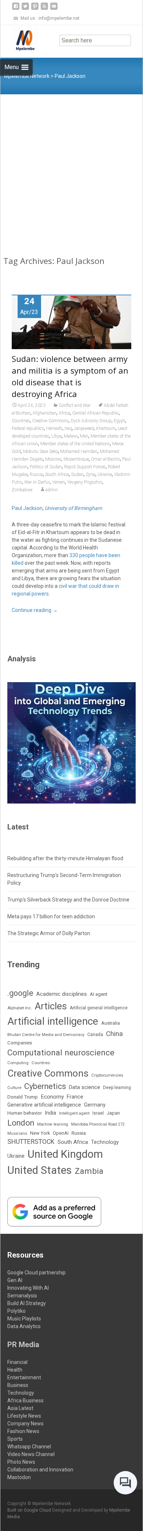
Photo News (21, 1462)
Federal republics (28, 428)
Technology (105, 1142)
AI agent (98, 994)
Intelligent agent (74, 1113)
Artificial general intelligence (99, 1007)
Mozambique (76, 459)
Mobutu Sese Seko (40, 451)
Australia (110, 1023)
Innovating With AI (28, 1288)
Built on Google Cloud (29, 1510)
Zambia (89, 1171)
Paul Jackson (27, 508)
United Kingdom (65, 1154)
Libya (56, 436)
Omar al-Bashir (105, 459)
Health (14, 1370)
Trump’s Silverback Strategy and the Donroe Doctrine (68, 900)
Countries (21, 420)
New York (40, 1133)
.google (20, 993)
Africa (64, 413)
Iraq (68, 428)
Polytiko (16, 1311)
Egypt (119, 420)
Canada (95, 1034)
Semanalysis (22, 1295)
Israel (98, 1113)
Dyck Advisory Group (91, 420)
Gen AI (14, 1280)
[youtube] (54, 8)
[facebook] (15, 8)
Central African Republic (95, 413)
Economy (52, 1096)
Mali (84, 436)
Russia (36, 474)
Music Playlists (24, 1319)
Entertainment (24, 1377)
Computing (18, 1063)
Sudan (77, 474)
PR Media (23, 1344)
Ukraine (105, 474)
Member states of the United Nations (75, 443)
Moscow (53, 459)
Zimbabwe (22, 489)
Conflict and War (75, 405)
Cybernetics (45, 1086)
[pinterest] (34, 8)
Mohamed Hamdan (79, 451)
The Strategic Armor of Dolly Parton (48, 933)
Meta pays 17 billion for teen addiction (51, 916)
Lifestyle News (24, 1416)
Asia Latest (20, 1408)
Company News (25, 1423)
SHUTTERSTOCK (31, 1141)
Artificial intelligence (52, 1021)
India (50, 1112)
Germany (95, 1105)
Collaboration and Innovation (40, 1470)
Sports (15, 1439)
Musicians (17, 1133)
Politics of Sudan (46, 466)
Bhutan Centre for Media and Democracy (45, 1034)
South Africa (57, 474)
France (75, 1096)
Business (17, 1385)
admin (51, 489)
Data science (84, 1087)
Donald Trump (22, 1097)
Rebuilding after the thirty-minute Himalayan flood (65, 858)
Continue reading (35, 610)
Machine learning (52, 1124)
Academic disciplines (61, 994)
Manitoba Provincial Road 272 (98, 1124)
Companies (19, 1043)
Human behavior (24, 1113)
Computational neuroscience (60, 1052)
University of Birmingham (73, 508)
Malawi (71, 436)
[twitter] (25, 8)
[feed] (44, 8)
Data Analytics (24, 1326)
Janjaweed (84, 428)
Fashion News (23, 1431)
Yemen (58, 482)
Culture (14, 1087)
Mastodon (19, 1477)
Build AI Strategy (26, 1303)
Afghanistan (44, 413)
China (114, 1034)
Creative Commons (50, 420)
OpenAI (61, 1133)
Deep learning (117, 1087)
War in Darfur (37, 482)
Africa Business (25, 1400)
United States (39, 1170)
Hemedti (54, 428)
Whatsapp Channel (29, 1446)
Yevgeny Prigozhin (84, 482)
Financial (17, 1362)
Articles (51, 1006)
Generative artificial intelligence (44, 1105)
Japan (113, 1113)
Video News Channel (31, 1454)
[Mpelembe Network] (19, 39)
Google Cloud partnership (36, 1272)
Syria (90, 474)
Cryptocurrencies (107, 1075)
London (20, 1122)
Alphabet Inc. (19, 1007)
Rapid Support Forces (85, 466)
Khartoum (105, 428)
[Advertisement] (71, 169)
